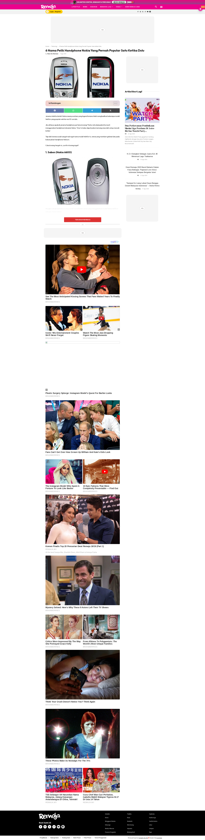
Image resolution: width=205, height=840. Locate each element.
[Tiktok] (145, 12)
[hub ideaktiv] (161, 6)
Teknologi (54, 46)
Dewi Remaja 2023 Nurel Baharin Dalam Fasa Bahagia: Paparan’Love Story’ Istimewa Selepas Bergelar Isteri (142, 169)
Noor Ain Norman (52, 54)
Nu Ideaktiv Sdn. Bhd (143, 838)
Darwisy (138, 189)
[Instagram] (140, 12)
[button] (156, 6)
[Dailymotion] (150, 12)
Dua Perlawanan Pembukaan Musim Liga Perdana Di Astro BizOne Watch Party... (139, 128)
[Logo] (48, 6)
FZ (125, 134)
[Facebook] (138, 12)
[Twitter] (143, 12)
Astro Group (159, 838)
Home (47, 46)
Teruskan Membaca (82, 220)
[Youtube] (147, 12)
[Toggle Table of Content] (114, 103)
